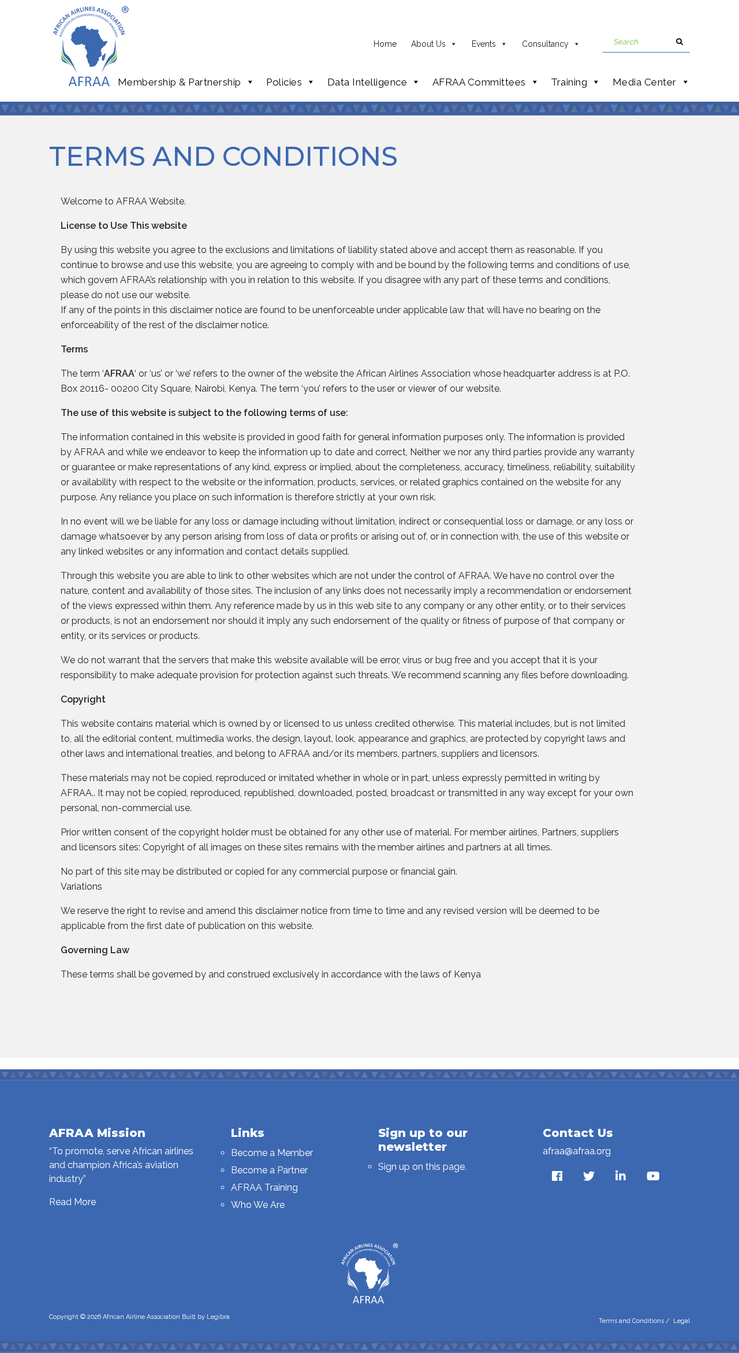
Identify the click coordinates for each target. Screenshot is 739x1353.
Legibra (218, 1317)
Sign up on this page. (422, 1166)
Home (385, 44)
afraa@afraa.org (577, 1151)
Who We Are (258, 1204)
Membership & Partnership (179, 82)
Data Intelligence (367, 82)
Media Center (645, 82)
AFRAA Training (264, 1187)
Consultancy (545, 44)
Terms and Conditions (631, 1321)
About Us (428, 44)
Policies (284, 82)
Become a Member (272, 1152)
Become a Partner (269, 1170)
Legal (681, 1321)
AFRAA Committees (479, 82)
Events (484, 44)
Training (569, 82)
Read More (72, 1201)
